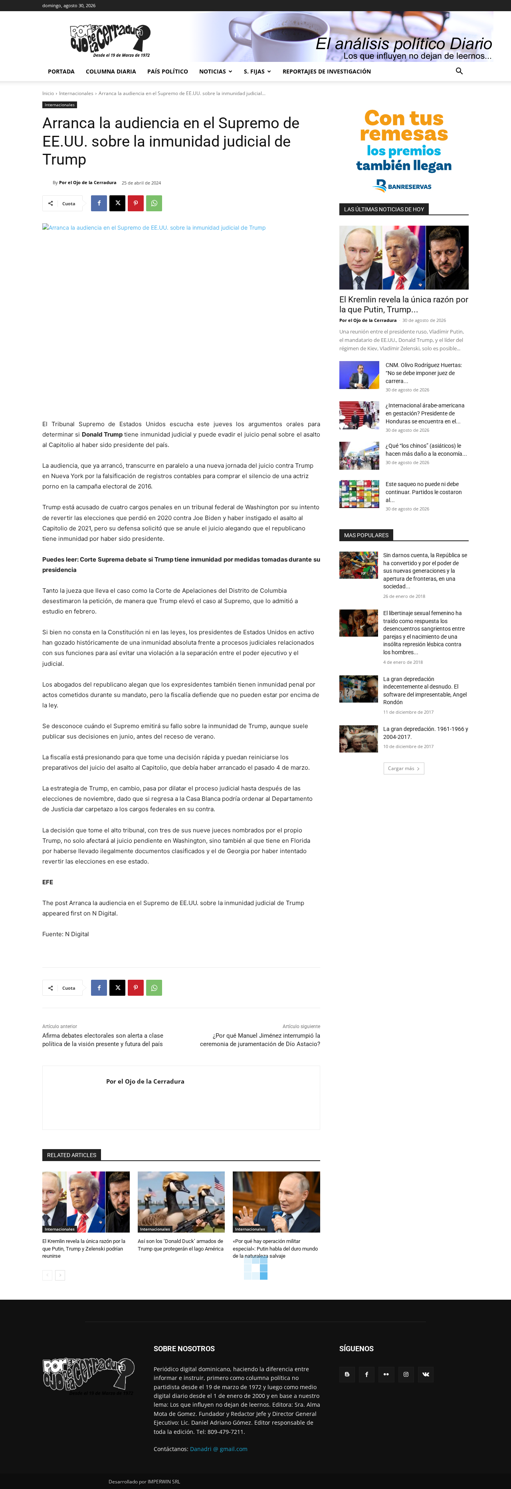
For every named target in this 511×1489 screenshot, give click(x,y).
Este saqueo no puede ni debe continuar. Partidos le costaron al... (424, 492)
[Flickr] (386, 1374)
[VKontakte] (426, 1374)
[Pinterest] (136, 203)
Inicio (48, 93)
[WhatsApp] (154, 203)
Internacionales (76, 93)
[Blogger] (347, 1374)
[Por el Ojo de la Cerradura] (47, 183)
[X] (117, 203)
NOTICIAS (212, 71)
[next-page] (60, 1275)
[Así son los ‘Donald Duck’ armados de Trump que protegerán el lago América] (181, 1202)
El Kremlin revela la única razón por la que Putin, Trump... (403, 304)
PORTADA (61, 71)
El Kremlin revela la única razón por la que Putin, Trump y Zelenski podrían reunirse (83, 1248)
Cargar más (401, 768)
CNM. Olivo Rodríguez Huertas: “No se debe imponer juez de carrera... (424, 373)
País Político (167, 71)
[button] (459, 72)
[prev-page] (47, 1275)
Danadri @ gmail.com (219, 1449)
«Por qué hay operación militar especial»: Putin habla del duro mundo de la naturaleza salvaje (275, 1248)
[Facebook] (99, 203)
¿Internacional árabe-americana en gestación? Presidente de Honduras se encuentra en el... (425, 413)
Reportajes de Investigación (327, 71)
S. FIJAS (254, 71)
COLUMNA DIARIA (111, 71)
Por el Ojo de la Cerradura (88, 182)
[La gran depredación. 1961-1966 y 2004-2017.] (358, 738)
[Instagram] (406, 1374)
